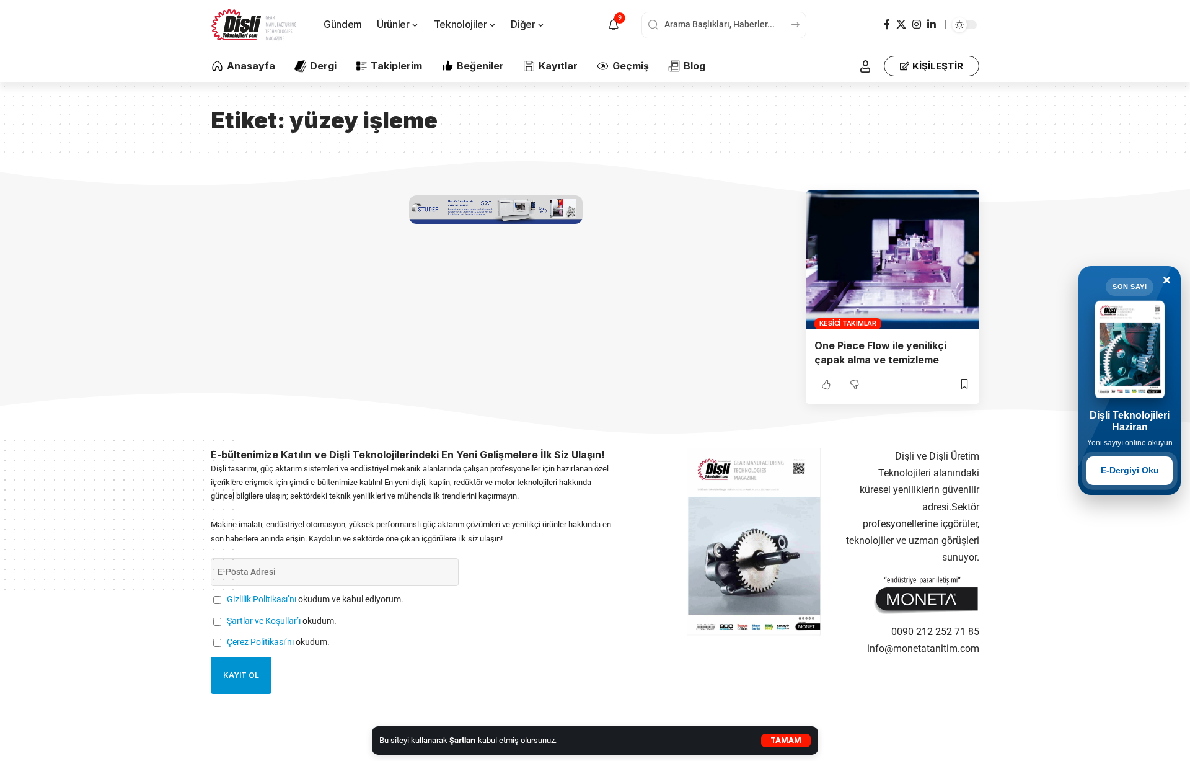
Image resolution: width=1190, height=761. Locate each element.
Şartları (462, 740)
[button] (786, 740)
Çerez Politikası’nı (260, 642)
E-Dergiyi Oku (1130, 470)
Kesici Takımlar (847, 323)
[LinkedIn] (931, 24)
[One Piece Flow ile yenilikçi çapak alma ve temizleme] (892, 259)
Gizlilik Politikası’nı (261, 599)
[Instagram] (916, 24)
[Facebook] (887, 24)
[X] (901, 24)
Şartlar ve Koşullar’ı (264, 621)
